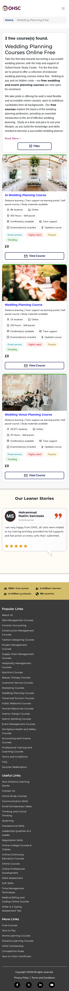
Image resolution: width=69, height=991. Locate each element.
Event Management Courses (18, 724)
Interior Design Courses (16, 713)
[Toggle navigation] (63, 8)
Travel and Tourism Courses (18, 698)
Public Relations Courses (16, 703)
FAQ (4, 761)
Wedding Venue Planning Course (28, 414)
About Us (7, 615)
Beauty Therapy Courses (16, 677)
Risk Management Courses (17, 620)
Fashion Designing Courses (18, 639)
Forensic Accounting (14, 625)
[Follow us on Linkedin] (40, 985)
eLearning (8, 820)
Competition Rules (13, 951)
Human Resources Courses (17, 708)
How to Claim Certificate (16, 956)
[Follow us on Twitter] (29, 985)
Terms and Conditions (15, 756)
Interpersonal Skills (13, 825)
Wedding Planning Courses (18, 693)
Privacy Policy (21, 977)
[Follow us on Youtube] (52, 985)
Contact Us (8, 790)
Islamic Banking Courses (16, 718)
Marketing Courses (13, 687)
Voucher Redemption (14, 767)
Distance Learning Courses (17, 940)
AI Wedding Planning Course (25, 195)
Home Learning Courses (16, 935)
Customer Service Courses (17, 682)
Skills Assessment (12, 878)
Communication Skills (15, 801)
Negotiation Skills (12, 840)
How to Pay (9, 930)
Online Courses (11, 863)
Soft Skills (8, 883)
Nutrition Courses (12, 672)
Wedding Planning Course (23, 305)
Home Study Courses (14, 796)
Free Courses (9, 925)
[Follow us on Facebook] (17, 985)
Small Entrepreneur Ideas (17, 806)
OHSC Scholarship (12, 946)
